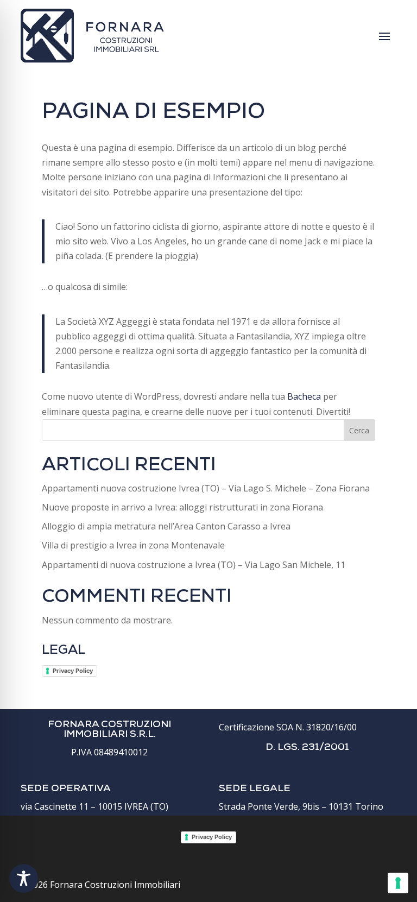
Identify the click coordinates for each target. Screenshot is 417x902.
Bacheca (304, 396)
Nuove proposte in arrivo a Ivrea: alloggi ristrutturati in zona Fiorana (182, 507)
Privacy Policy (73, 670)
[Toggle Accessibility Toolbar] (23, 878)
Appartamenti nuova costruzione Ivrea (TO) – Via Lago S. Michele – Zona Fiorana (206, 488)
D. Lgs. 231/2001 (307, 748)
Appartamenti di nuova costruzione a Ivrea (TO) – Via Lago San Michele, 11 (193, 565)
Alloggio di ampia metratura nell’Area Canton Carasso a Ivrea (166, 526)
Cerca (359, 430)
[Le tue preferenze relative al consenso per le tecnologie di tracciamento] (398, 883)
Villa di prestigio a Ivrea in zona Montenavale (133, 545)
